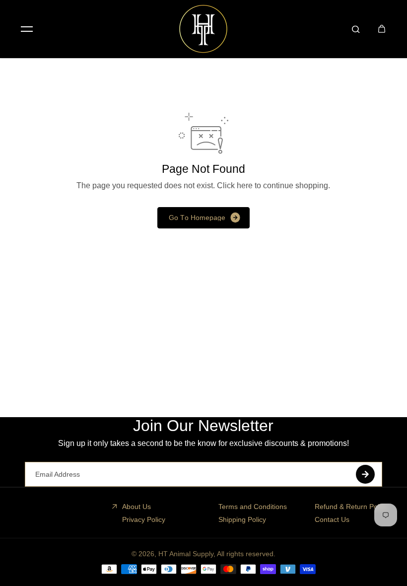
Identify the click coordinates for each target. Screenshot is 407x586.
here (245, 185)
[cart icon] (381, 28)
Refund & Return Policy (351, 507)
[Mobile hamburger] (27, 29)
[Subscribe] (365, 474)
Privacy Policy (143, 519)
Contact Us (332, 519)
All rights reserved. (246, 554)
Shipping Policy (242, 519)
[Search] (355, 28)
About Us (136, 507)
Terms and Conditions (252, 507)
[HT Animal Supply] (203, 29)
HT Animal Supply (185, 554)
